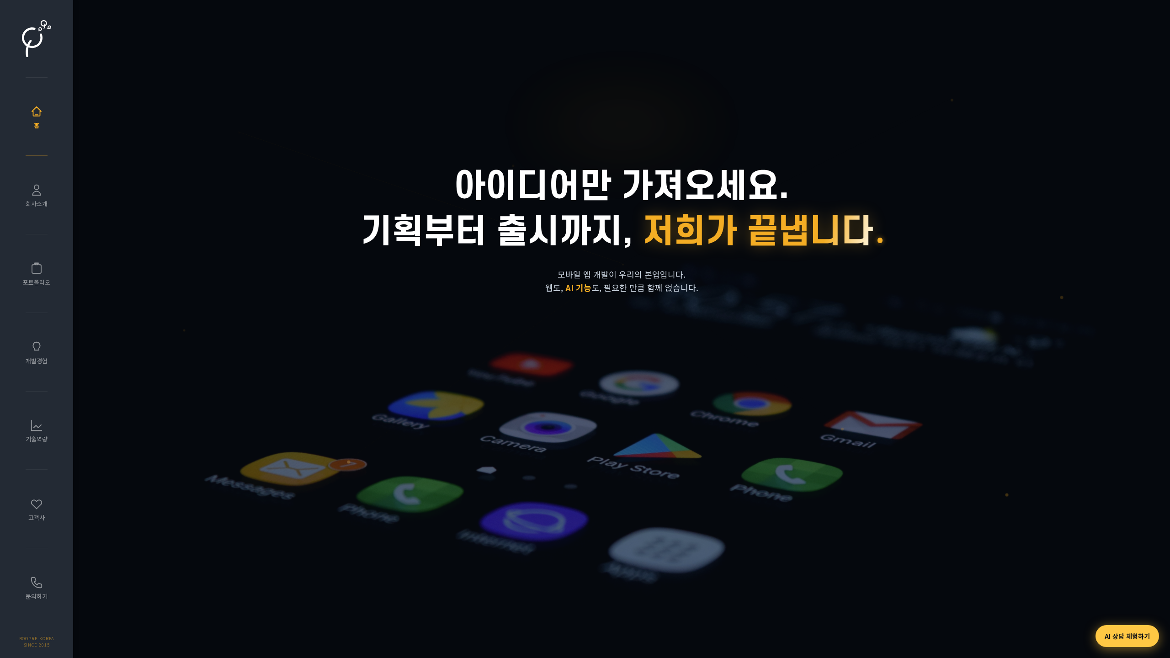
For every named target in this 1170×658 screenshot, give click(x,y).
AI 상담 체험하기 (1127, 636)
